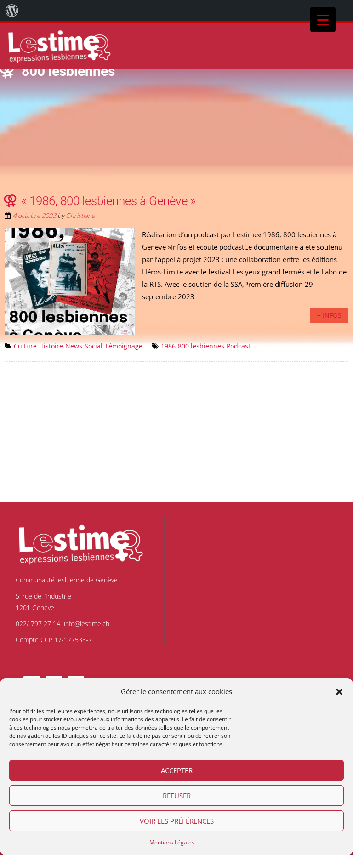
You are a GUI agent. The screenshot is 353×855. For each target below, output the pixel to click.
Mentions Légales (171, 842)
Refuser (177, 795)
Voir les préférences (177, 821)
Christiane (80, 215)
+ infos (329, 315)
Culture (25, 346)
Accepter (177, 770)
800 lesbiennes (201, 346)
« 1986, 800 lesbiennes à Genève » (108, 201)
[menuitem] (12, 10)
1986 (168, 346)
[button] (339, 691)
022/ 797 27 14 (38, 623)
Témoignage (123, 346)
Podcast (239, 346)
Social (93, 346)
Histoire (51, 346)
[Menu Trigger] (323, 19)
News (73, 346)
